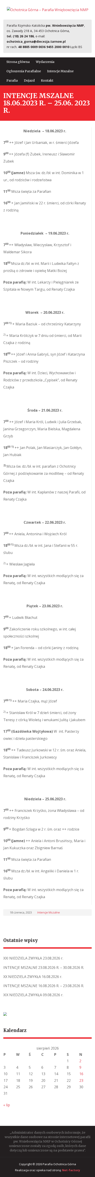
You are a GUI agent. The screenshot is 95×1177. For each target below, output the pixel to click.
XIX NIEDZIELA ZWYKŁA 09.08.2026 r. (33, 994)
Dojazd (29, 80)
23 (81, 1080)
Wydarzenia (45, 62)
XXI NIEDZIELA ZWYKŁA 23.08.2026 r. (33, 958)
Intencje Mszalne (60, 71)
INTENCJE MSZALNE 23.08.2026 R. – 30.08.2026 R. (43, 967)
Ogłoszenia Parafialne (23, 71)
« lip (6, 1105)
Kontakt (47, 80)
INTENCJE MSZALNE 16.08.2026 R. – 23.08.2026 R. (43, 985)
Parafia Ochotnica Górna (59, 1164)
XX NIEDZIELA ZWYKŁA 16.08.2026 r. (32, 976)
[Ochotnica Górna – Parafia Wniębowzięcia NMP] (47, 9)
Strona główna (18, 62)
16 (81, 1073)
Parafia (12, 80)
